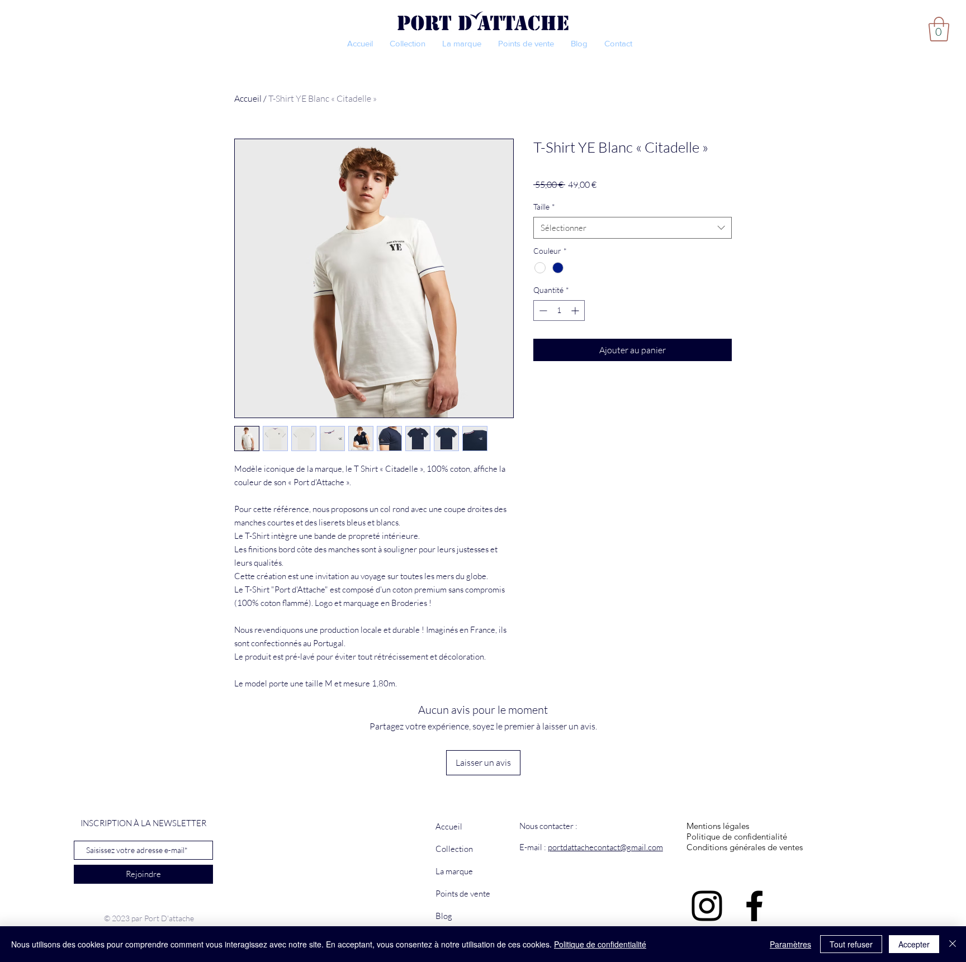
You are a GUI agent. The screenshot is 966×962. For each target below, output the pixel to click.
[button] (939, 29)
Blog (443, 916)
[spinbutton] (559, 310)
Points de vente (462, 893)
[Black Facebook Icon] (754, 905)
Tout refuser (851, 944)
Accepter (914, 944)
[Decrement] (542, 310)
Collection (454, 848)
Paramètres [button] (790, 944)
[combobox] (632, 228)
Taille (544, 206)
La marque (454, 871)
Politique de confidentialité (600, 944)
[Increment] (576, 310)
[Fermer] (952, 944)
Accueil (248, 98)
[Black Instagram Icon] (706, 905)
